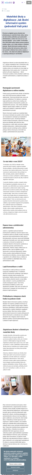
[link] (10, 2)
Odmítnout (15, 470)
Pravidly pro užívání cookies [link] (17, 460)
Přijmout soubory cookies (15, 464)
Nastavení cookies (15, 467)
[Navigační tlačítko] (28, 2)
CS (22, 2)
